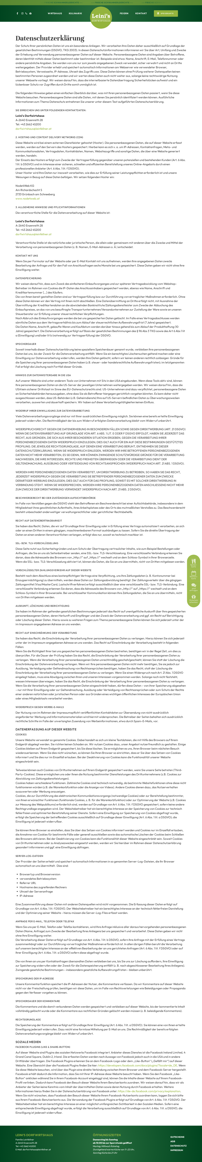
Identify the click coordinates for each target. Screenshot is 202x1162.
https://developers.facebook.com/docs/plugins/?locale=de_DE (137, 1065)
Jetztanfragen (193, 589)
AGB (172, 1141)
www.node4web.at (28, 198)
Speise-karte (193, 566)
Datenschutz (178, 1145)
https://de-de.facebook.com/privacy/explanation (149, 1091)
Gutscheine (177, 1137)
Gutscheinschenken (193, 601)
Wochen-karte (194, 577)
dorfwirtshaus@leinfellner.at (34, 128)
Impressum (176, 1150)
